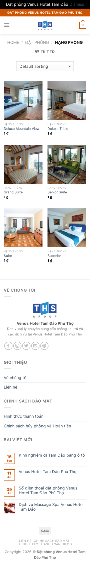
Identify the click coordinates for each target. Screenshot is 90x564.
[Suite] (23, 227)
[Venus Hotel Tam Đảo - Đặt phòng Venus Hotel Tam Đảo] (45, 25)
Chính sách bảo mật (52, 541)
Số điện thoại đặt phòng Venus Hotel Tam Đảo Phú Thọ (48, 490)
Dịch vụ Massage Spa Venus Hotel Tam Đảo (51, 507)
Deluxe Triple (58, 129)
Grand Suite (13, 192)
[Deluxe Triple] (67, 100)
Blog (67, 544)
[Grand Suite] (23, 164)
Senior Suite (57, 192)
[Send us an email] (35, 346)
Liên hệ (10, 387)
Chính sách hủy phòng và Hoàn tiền (37, 425)
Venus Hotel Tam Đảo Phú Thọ (47, 471)
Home (13, 42)
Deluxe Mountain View (22, 129)
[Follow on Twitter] (26, 346)
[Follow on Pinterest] (44, 346)
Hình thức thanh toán (24, 416)
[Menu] (7, 25)
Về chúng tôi (16, 377)
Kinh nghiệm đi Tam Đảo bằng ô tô (52, 455)
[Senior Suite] (67, 164)
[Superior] (67, 227)
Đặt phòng (37, 42)
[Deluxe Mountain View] (23, 100)
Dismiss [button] (77, 4)
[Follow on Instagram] (17, 346)
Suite (8, 256)
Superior (54, 256)
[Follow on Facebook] (8, 346)
